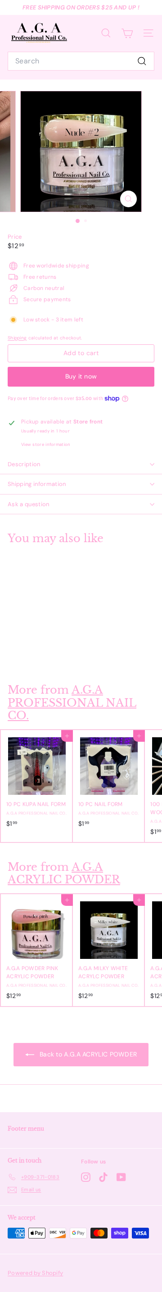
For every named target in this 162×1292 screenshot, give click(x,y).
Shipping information (37, 484)
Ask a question (29, 504)
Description (24, 464)
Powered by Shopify (35, 1273)
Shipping (17, 338)
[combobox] (81, 61)
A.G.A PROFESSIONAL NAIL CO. (72, 702)
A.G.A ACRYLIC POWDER (64, 873)
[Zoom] (128, 199)
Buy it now (81, 376)
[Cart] (127, 33)
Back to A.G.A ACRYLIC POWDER (87, 1054)
